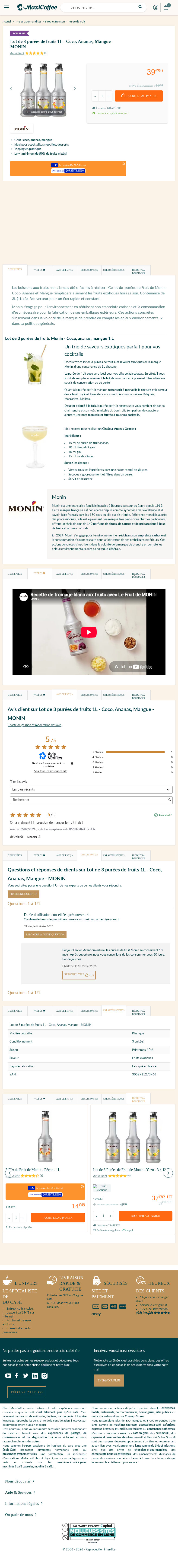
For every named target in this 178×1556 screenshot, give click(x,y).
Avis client (64, 270)
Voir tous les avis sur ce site (50, 771)
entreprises (168, 1408)
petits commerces (126, 1412)
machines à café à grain (71, 1462)
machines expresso (125, 1424)
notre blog (63, 1365)
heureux (153, 1287)
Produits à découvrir (138, 271)
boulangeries (146, 1412)
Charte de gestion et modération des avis (34, 725)
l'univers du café (20, 1293)
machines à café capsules (18, 1466)
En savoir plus (109, 1380)
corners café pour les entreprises (111, 1454)
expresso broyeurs (103, 1429)
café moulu (162, 1433)
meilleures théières (131, 1429)
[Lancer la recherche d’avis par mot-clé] (170, 800)
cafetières (169, 1424)
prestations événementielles (20, 1454)
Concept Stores (134, 1416)
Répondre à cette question (45, 934)
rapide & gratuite (71, 1283)
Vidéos (38, 270)
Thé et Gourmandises (28, 21)
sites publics (163, 1412)
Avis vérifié (165, 815)
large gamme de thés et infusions (155, 1445)
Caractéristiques (113, 270)
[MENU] (6, 7)
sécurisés (110, 1290)
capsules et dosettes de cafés (109, 1437)
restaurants (107, 1412)
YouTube (46, 1365)
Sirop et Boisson (55, 21)
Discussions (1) (89, 270)
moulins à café (43, 1466)
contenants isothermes (161, 1429)
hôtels (95, 1412)
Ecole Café (9, 1449)
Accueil (7, 21)
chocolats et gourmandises (150, 1449)
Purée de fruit (77, 21)
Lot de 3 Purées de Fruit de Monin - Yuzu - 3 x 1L (130, 1170)
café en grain (141, 1433)
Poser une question (23, 894)
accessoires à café (150, 1424)
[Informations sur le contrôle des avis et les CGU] (72, 763)
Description (15, 269)
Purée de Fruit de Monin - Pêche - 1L (33, 1170)
